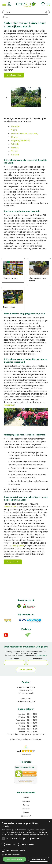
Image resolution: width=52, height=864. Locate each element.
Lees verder (44, 835)
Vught (14, 130)
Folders (26, 805)
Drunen (14, 137)
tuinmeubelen (10, 506)
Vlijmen (14, 151)
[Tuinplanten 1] (26, 98)
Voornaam (14, 659)
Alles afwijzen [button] (38, 859)
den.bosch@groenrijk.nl (26, 701)
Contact (26, 797)
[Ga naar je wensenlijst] (43, 4)
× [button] (49, 822)
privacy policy (42, 655)
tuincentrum (9, 405)
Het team (26, 808)
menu (4, 4)
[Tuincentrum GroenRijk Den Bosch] (26, 4)
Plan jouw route (13, 562)
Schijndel (15, 144)
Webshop (26, 801)
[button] (26, 854)
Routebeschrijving (14, 75)
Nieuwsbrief (26, 816)
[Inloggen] (9, 4)
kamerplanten (17, 545)
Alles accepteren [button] (14, 859)
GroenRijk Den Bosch (26, 687)
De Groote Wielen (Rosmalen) (24, 133)
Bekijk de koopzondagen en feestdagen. (26, 739)
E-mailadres (37, 659)
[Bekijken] (48, 4)
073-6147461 (26, 698)
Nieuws (26, 812)
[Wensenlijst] (43, 4)
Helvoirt (15, 147)
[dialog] (26, 841)
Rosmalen (15, 126)
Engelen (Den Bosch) (20, 140)
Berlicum (15, 154)
